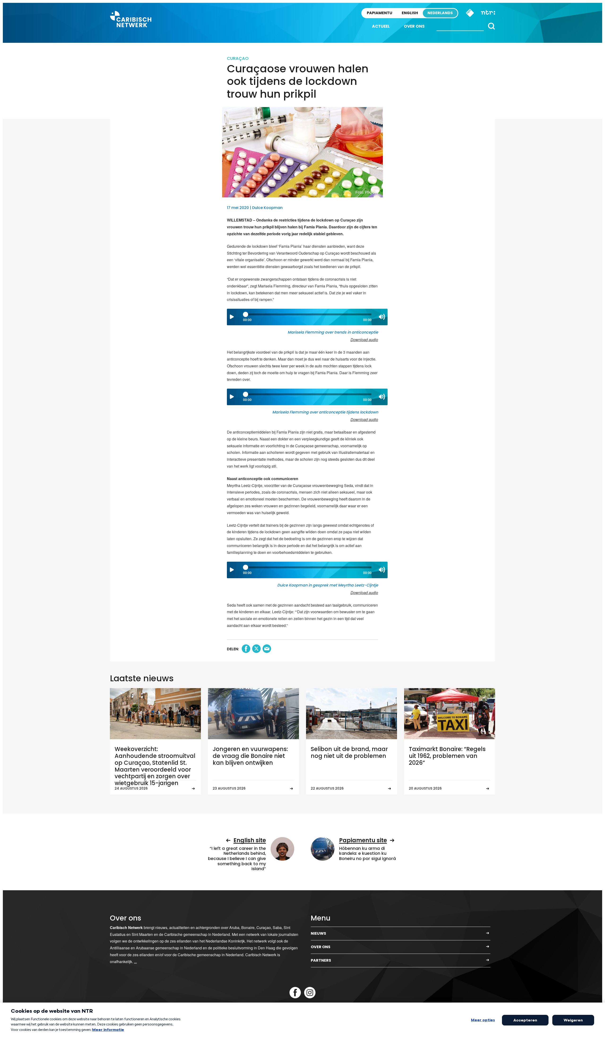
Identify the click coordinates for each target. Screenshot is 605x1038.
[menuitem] (381, 26)
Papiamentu (379, 13)
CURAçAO (238, 58)
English (410, 13)
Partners (321, 960)
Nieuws (318, 933)
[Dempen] (382, 316)
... (135, 961)
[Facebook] (295, 992)
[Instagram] (309, 992)
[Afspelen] (232, 316)
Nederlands (440, 13)
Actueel (381, 26)
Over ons (414, 26)
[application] (307, 317)
